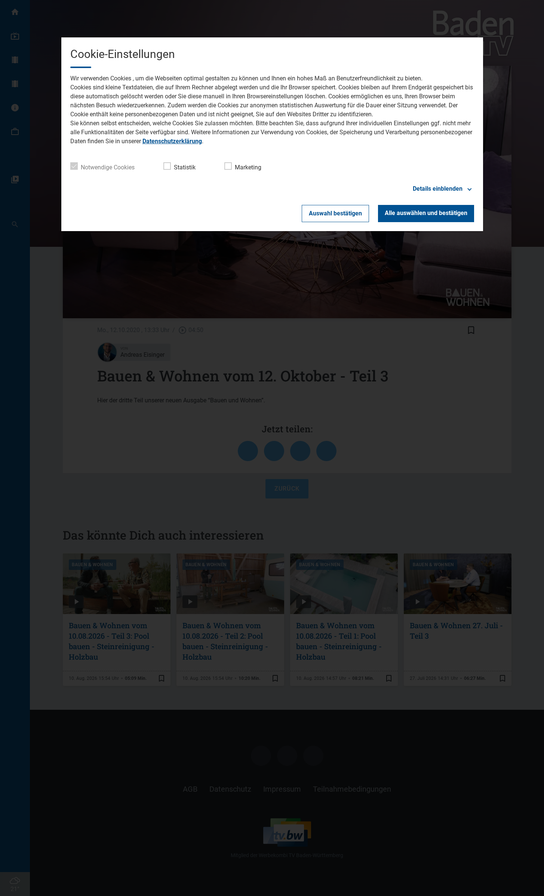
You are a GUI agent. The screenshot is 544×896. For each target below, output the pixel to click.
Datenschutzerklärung (172, 141)
